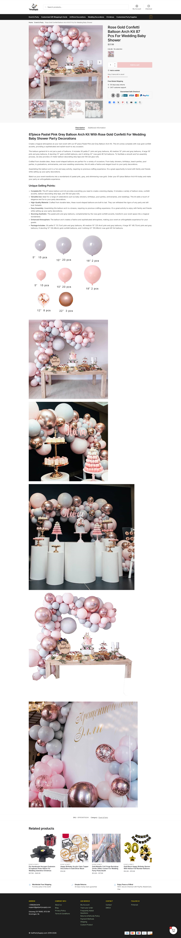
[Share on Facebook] (114, 102)
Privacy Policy (60, 911)
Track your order (86, 908)
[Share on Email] (131, 102)
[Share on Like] (110, 102)
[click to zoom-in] (66, 62)
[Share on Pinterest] (123, 102)
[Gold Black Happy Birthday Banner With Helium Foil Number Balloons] (138, 848)
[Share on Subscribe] (136, 102)
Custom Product (86, 925)
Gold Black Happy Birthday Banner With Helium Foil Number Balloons (137, 867)
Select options (43, 877)
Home (31, 22)
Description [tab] (80, 128)
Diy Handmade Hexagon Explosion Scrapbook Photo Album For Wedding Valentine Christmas (42, 868)
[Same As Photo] (111, 54)
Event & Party (39, 22)
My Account (137, 9)
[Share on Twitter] (118, 102)
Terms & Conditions (62, 914)
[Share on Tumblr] (127, 102)
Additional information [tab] (97, 128)
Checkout (148, 9)
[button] (99, 62)
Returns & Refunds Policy (90, 916)
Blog (56, 908)
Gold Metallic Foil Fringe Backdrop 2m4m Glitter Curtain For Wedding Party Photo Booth (105, 868)
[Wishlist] (54, 836)
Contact (109, 905)
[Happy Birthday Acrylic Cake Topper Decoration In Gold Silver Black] (74, 848)
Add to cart (134, 65)
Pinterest (134, 905)
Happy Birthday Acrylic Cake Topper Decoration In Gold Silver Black (74, 867)
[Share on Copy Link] (140, 102)
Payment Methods (87, 919)
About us (58, 905)
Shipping (83, 922)
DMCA (108, 908)
